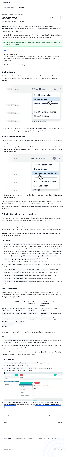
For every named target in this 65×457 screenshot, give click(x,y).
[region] (32, 314)
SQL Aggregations (33, 342)
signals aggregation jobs (12, 297)
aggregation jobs (37, 128)
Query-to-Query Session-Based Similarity (44, 303)
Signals (4, 26)
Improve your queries (7, 14)
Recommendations (20, 14)
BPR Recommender (20, 302)
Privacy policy (31, 438)
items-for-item (48, 204)
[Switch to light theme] (58, 449)
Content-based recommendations (15, 42)
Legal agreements (20, 438)
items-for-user (36, 204)
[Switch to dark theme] (61, 449)
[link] (32, 58)
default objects (49, 35)
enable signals (36, 233)
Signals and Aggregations (25, 131)
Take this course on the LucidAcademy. (14, 65)
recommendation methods (38, 206)
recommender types (28, 354)
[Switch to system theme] (55, 449)
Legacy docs (41, 438)
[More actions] (63, 3)
